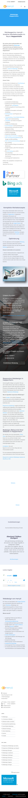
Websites (13, 483)
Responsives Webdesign (8, 405)
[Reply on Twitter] (8, 582)
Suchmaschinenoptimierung (14, 137)
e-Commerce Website (7, 719)
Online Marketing (6, 731)
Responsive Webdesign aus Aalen (10, 745)
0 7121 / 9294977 (11, 1)
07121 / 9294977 (11, 702)
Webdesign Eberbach (7, 757)
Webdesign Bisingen (7, 750)
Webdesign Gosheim (7, 759)
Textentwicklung (9, 117)
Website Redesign (6, 728)
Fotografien (7, 120)
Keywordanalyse (9, 125)
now (11, 580)
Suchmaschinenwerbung (14, 141)
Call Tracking (10, 151)
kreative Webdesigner (10, 634)
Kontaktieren (6, 446)
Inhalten (8, 397)
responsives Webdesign (12, 391)
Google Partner (16, 223)
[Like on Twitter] (13, 582)
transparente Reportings (10, 643)
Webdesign (17, 45)
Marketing (17, 232)
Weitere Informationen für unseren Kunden (14, 315)
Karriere (4, 733)
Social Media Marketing (18, 117)
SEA (6, 141)
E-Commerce (15, 135)
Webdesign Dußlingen (7, 755)
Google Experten (21, 601)
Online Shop (8, 135)
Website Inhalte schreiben (8, 721)
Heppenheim (11, 214)
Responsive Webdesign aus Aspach (10, 748)
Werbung (22, 241)
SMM (6, 118)
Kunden (17, 233)
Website (17, 505)
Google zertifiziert (18, 624)
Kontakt (4, 735)
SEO (6, 137)
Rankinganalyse (9, 113)
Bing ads (12, 626)
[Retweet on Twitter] (10, 582)
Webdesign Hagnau (7, 762)
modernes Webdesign (12, 68)
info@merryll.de (7, 705)
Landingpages (15, 105)
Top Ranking (21, 83)
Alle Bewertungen (14, 559)
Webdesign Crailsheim (7, 752)
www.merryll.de (6, 707)
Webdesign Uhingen (7, 764)
